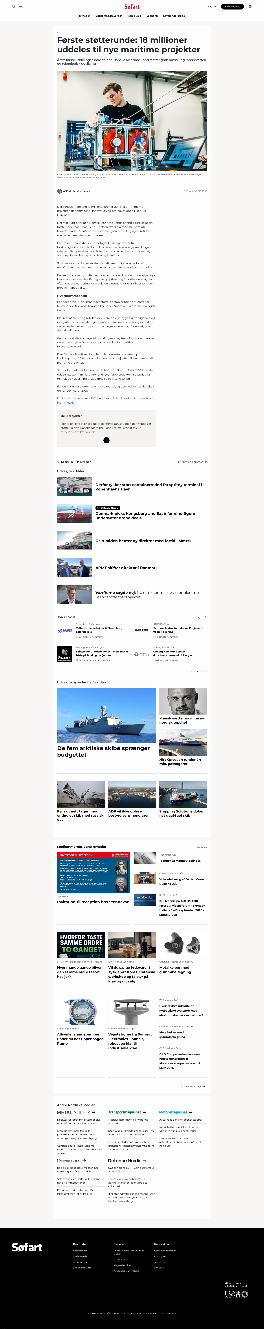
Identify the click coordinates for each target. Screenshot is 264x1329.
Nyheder (84, 15)
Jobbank (152, 15)
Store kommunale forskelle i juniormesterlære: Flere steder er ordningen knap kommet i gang (77, 1134)
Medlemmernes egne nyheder (81, 847)
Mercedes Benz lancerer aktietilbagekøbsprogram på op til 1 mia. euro (180, 1142)
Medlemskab (80, 1256)
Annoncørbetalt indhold (126, 1271)
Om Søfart (159, 1267)
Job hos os (159, 1262)
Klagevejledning (122, 1265)
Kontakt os (160, 1256)
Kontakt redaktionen (165, 1250)
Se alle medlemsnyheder (194, 1086)
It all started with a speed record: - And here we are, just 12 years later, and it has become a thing (131, 1197)
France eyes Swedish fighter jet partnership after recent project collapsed (127, 1183)
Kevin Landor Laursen (78, 191)
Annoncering (80, 1262)
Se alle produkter (82, 1267)
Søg (21, 6)
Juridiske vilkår (121, 1259)
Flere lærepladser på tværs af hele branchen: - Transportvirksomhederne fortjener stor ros (131, 1146)
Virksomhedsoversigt (108, 15)
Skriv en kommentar (194, 461)
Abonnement (80, 1250)
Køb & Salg (134, 15)
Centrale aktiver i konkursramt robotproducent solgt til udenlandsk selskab (79, 1149)
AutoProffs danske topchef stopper (180, 1119)
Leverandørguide (174, 15)
